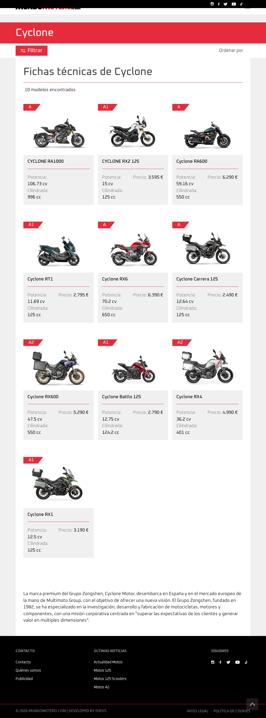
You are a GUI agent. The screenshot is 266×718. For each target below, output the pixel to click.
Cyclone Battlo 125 (117, 342)
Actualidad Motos (108, 662)
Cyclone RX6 (110, 225)
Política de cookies (232, 711)
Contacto (23, 662)
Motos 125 (102, 670)
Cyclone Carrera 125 (192, 225)
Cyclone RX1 (36, 460)
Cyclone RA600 (187, 107)
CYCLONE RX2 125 (116, 107)
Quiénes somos (28, 670)
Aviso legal (197, 711)
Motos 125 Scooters (110, 679)
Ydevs (100, 711)
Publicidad (24, 679)
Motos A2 (101, 687)
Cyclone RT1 (36, 225)
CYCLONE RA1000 (41, 107)
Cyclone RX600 (38, 342)
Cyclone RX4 (184, 342)
